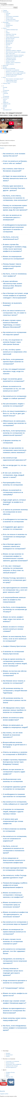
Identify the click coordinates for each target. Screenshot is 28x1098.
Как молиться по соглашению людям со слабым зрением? (14, 397)
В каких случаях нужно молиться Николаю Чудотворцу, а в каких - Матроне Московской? (12, 323)
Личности (8, 49)
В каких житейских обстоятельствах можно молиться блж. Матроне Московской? (12, 284)
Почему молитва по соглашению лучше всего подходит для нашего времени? (13, 971)
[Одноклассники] (3, 132)
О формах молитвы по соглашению (12, 441)
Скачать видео (3, 133)
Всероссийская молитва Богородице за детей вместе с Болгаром (15, 744)
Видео (7, 14)
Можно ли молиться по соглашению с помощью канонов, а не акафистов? (13, 894)
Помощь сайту (6, 83)
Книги (4, 77)
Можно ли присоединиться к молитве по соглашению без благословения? (14, 1010)
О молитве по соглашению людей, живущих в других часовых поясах (13, 811)
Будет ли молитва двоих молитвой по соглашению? (13, 380)
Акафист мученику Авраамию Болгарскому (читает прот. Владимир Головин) (15, 761)
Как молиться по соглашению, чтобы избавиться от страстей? (15, 803)
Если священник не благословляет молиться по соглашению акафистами (14, 860)
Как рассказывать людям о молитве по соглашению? (13, 404)
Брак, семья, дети (10, 53)
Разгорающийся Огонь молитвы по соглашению (13, 483)
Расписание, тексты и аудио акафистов (15, 73)
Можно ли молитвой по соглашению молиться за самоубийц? (13, 492)
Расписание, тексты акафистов (13, 1064)
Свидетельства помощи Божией (14, 74)
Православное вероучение (12, 37)
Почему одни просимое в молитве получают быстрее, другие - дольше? (14, 188)
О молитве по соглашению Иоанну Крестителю (13, 652)
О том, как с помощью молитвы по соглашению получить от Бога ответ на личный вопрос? (13, 569)
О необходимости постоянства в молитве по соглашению (15, 520)
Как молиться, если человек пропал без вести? (14, 154)
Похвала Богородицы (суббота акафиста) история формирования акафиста (15, 885)
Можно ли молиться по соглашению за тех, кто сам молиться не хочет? (14, 388)
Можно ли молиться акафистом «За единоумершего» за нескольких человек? (15, 914)
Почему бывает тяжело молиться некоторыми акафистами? (12, 266)
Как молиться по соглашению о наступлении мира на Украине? (15, 923)
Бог (7, 31)
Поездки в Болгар (10, 1072)
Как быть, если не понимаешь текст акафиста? (15, 275)
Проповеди (5, 22)
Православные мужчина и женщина (15, 55)
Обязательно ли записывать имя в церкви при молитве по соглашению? (14, 423)
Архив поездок (9, 17)
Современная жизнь (11, 58)
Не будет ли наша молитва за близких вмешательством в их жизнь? (15, 178)
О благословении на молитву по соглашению (14, 830)
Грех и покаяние (10, 35)
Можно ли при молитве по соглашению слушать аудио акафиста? (14, 771)
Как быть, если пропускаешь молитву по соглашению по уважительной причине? (14, 432)
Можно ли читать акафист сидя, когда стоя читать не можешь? (13, 619)
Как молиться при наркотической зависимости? (14, 459)
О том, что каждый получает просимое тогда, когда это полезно (14, 371)
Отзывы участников (10, 19)
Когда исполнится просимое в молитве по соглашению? (15, 981)
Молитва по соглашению (9, 68)
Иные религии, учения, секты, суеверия (15, 52)
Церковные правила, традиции (13, 50)
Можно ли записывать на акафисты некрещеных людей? (15, 726)
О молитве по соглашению (12, 70)
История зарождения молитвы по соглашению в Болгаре (15, 869)
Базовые (8, 23)
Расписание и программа (12, 16)
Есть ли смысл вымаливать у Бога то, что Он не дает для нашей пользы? (15, 413)
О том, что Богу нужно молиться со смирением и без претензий (15, 351)
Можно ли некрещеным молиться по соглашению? (13, 257)
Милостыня (9, 47)
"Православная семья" (11, 80)
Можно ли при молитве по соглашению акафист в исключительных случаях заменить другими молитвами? (15, 557)
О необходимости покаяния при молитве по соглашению (14, 795)
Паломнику (5, 12)
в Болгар (8, 13)
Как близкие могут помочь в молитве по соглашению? (14, 682)
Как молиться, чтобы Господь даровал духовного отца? (15, 876)
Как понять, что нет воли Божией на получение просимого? (12, 734)
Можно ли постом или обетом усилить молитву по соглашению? (15, 673)
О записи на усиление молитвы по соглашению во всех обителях (15, 511)
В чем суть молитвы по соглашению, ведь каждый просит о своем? (13, 475)
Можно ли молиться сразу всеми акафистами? (13, 718)
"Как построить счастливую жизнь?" (14, 79)
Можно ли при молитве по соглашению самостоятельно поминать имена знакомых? (14, 450)
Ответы (5, 28)
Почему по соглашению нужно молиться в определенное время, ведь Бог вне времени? (15, 207)
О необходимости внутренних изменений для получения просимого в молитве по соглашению (15, 228)
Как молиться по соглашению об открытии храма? (14, 333)
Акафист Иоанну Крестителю (14, 646)
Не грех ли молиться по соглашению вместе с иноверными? (12, 217)
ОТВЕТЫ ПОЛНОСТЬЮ (12, 29)
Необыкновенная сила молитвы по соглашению (13, 780)
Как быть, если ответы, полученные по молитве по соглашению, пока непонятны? (15, 197)
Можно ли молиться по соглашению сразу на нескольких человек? (12, 904)
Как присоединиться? (11, 76)
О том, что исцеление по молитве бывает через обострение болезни (12, 342)
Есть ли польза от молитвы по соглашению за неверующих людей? (15, 536)
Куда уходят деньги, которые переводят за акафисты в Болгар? (14, 502)
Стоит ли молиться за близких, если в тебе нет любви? (15, 162)
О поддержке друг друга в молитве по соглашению (13, 528)
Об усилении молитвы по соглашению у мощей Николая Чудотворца (15, 690)
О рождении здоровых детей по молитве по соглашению (14, 787)
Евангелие (5, 65)
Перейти (2, 148)
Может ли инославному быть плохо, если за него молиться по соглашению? (14, 638)
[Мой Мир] (5, 132)
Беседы (5, 67)
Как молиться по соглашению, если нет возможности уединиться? (15, 838)
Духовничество (9, 41)
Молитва (8, 44)
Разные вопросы (10, 64)
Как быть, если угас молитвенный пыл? (11, 238)
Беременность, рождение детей (14, 56)
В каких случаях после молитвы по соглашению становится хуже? (13, 941)
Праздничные (9, 25)
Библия (8, 32)
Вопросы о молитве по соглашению (15, 71)
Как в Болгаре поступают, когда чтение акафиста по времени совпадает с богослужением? (15, 295)
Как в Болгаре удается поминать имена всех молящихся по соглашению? (14, 546)
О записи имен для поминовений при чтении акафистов (13, 821)
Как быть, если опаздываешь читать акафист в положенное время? (15, 1027)
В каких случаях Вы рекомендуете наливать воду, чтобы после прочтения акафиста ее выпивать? (15, 247)
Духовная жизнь (10, 40)
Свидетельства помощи (12, 1065)
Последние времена (11, 59)
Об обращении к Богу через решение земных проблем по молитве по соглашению (14, 710)
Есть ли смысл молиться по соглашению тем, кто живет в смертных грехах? (14, 312)
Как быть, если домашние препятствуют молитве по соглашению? (13, 361)
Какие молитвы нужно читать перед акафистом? (14, 1019)
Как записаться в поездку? (12, 20)
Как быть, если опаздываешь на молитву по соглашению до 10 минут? (15, 609)
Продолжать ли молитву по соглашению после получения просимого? (15, 961)
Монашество (9, 43)
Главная (5, 10)
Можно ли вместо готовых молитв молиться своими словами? (13, 628)
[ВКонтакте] (1, 132)
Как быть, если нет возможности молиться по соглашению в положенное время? (13, 849)
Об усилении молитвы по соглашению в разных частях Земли (14, 700)
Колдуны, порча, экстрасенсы (13, 62)
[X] (7, 132)
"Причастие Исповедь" (11, 82)
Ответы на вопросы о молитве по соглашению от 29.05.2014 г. (15, 753)
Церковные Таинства (11, 34)
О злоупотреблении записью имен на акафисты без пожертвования (14, 599)
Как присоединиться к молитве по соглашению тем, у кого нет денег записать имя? (15, 589)
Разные (8, 26)
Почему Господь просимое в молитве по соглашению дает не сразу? (14, 580)
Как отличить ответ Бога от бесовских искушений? (13, 169)
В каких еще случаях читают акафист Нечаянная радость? (14, 1002)
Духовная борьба (10, 38)
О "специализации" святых (13, 988)
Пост (7, 46)
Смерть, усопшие (10, 61)
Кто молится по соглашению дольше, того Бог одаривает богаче (14, 951)
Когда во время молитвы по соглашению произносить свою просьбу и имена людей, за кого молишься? (15, 662)
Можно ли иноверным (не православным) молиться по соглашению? (14, 931)
